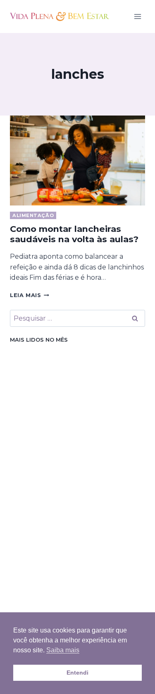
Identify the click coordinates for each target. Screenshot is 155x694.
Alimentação (33, 215)
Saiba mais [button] (62, 650)
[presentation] (77, 160)
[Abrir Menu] (137, 16)
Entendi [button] (77, 672)
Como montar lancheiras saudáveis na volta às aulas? (74, 234)
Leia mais (29, 295)
